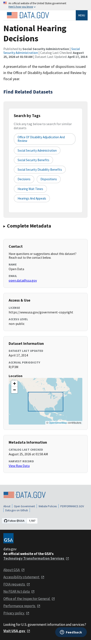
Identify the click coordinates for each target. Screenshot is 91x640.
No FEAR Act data (16, 591)
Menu (81, 15)
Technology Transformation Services (34, 558)
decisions (24, 179)
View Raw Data (19, 466)
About (6, 506)
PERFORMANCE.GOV (72, 506)
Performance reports (19, 606)
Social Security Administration (37, 150)
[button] (14, 383)
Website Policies (48, 506)
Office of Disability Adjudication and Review (41, 139)
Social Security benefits (33, 160)
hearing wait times (30, 189)
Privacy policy (14, 613)
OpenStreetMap (58, 422)
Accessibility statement (21, 577)
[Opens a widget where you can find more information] (71, 632)
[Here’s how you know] (45, 5)
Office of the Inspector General (27, 598)
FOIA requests (14, 584)
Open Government (24, 506)
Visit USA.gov (14, 631)
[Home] (28, 15)
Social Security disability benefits (40, 170)
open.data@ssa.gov (23, 280)
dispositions (48, 179)
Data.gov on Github (16, 510)
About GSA (11, 569)
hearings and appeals (32, 198)
